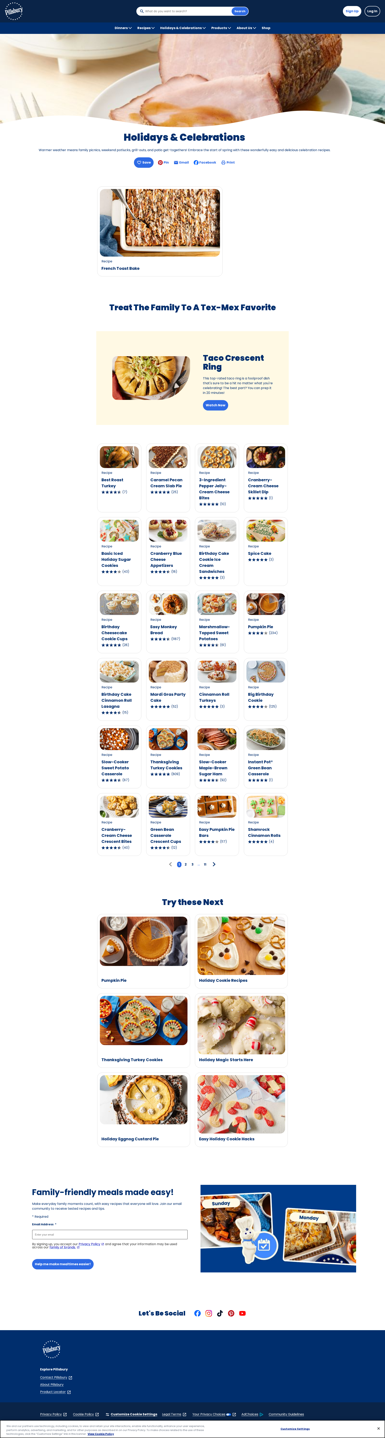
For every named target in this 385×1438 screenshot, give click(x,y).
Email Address (44, 1224)
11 (205, 864)
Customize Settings (295, 1429)
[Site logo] (51, 1350)
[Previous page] (171, 864)
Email (184, 163)
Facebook (207, 162)
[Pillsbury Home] (13, 11)
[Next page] (214, 864)
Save (146, 162)
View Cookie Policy (101, 1434)
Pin (166, 162)
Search (239, 11)
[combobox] (187, 11)
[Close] (378, 1428)
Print (231, 162)
